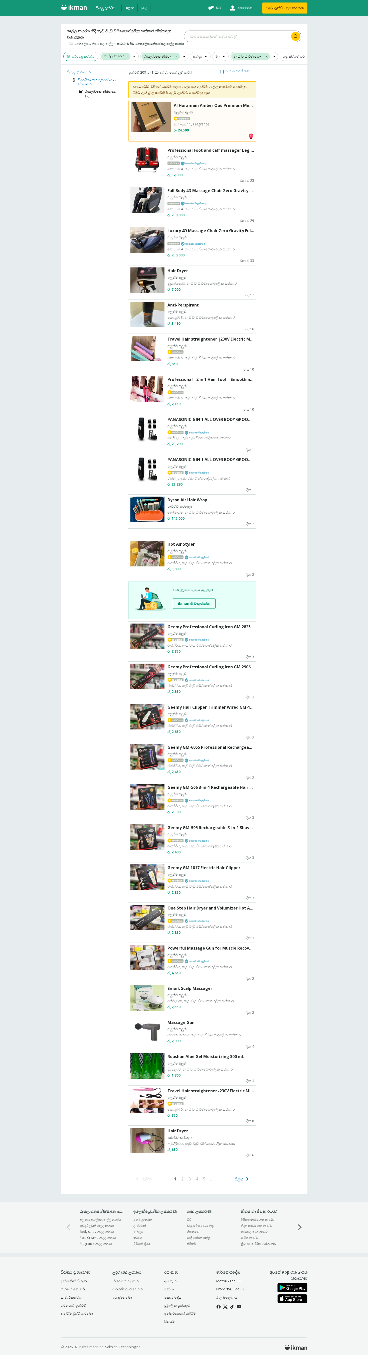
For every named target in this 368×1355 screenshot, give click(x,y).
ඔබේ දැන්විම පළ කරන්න (285, 8)
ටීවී (189, 1220)
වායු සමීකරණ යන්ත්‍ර (200, 1226)
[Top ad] (251, 136)
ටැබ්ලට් (138, 1232)
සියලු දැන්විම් (105, 8)
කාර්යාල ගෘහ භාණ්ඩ (254, 1232)
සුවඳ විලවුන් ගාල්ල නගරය (97, 1226)
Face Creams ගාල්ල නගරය (98, 1238)
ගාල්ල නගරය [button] (114, 56)
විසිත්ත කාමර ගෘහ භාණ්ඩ (257, 1220)
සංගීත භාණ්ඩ (249, 1238)
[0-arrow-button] (68, 1227)
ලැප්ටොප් (139, 1226)
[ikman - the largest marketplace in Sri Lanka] (74, 8)
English (129, 8)
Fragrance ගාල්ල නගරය (96, 1244)
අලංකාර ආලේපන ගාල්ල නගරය (100, 1220)
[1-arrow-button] (299, 1227)
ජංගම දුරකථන (142, 1220)
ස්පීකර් (191, 1244)
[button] (127, 56)
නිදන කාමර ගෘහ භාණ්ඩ (256, 1226)
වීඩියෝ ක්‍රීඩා (141, 1244)
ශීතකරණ (193, 1232)
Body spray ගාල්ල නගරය (97, 1232)
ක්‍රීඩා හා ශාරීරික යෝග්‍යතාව (258, 1244)
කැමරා (137, 1238)
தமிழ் (144, 8)
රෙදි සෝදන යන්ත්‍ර (198, 1238)
